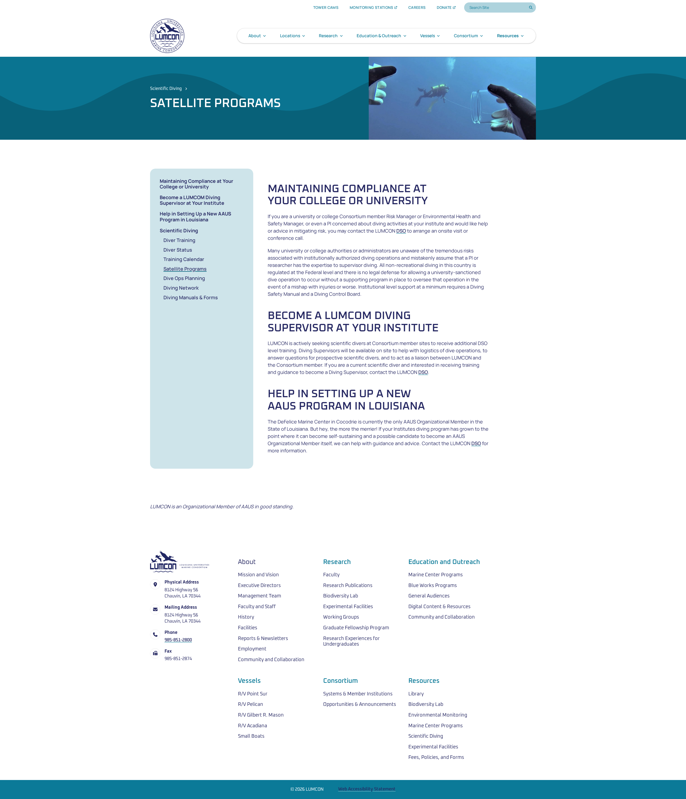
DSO (401, 231)
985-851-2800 (178, 640)
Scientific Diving (166, 89)
